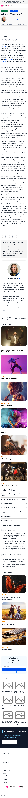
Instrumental (5, 348)
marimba (3, 61)
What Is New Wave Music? (9, 378)
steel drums (18, 63)
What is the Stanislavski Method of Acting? (20, 723)
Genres (3, 376)
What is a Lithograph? (7, 691)
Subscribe (14, 669)
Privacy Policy (4, 795)
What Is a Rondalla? (8, 649)
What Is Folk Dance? (8, 624)
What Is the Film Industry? (9, 485)
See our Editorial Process (8, 318)
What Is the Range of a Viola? (9, 459)
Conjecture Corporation (15, 793)
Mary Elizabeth (13, 19)
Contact (4, 775)
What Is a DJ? (5, 432)
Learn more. (20, 2)
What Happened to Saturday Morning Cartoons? (7, 707)
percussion (4, 46)
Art (3, 756)
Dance (4, 622)
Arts (2, 483)
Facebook (5, 782)
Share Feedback (21, 318)
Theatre (4, 594)
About (4, 773)
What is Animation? (19, 705)
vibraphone (8, 59)
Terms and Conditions (11, 795)
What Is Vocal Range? (7, 405)
